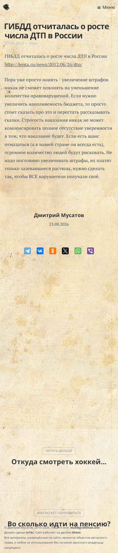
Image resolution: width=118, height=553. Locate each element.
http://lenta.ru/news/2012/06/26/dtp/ (43, 64)
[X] (65, 250)
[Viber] (90, 250)
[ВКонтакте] (40, 250)
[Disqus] (59, 343)
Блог (34, 43)
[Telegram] (27, 250)
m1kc (30, 532)
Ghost (76, 532)
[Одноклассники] (52, 250)
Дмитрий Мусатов (59, 215)
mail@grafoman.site (85, 528)
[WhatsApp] (77, 250)
